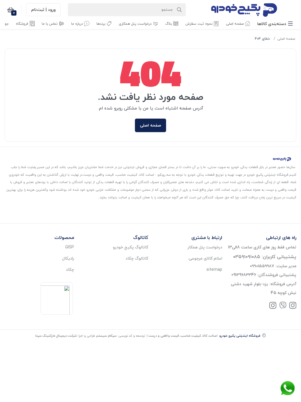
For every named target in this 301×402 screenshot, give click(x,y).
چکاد (70, 269)
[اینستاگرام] (292, 306)
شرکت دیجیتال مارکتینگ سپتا (56, 335)
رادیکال (68, 258)
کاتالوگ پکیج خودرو (130, 247)
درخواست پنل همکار (205, 247)
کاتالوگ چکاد (137, 258)
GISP (69, 247)
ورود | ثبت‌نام (43, 9)
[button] (275, 23)
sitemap (214, 269)
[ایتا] (282, 306)
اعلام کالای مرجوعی (205, 258)
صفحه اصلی (286, 39)
